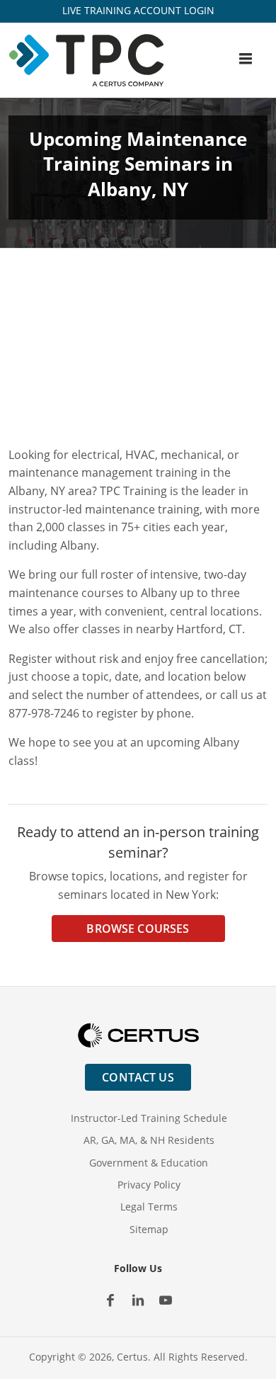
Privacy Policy (148, 1184)
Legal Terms (149, 1206)
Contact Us (138, 1077)
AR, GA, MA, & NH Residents (149, 1140)
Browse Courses (137, 928)
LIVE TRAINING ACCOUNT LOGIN (138, 10)
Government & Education (148, 1162)
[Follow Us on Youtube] (166, 1300)
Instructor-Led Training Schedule (149, 1118)
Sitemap (149, 1229)
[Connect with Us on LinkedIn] (138, 1300)
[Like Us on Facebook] (111, 1300)
